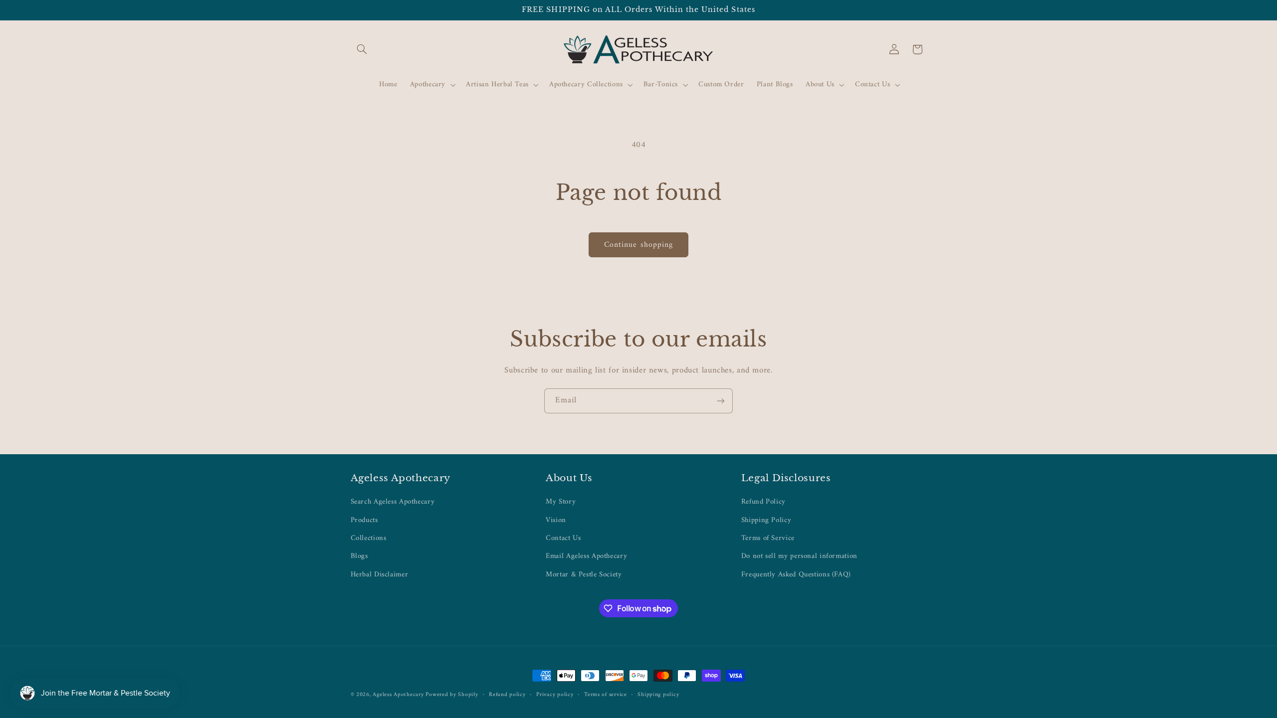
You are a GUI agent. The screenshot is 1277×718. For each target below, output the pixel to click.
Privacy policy (554, 695)
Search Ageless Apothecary (393, 502)
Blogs (359, 555)
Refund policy (507, 695)
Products (364, 520)
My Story (561, 502)
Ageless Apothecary (399, 695)
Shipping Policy (766, 520)
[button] (362, 49)
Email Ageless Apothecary (586, 555)
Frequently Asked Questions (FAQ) (796, 574)
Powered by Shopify (452, 695)
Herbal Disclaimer (380, 574)
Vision (556, 520)
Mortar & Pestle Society (584, 574)
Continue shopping (638, 245)
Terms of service (605, 695)
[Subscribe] (720, 400)
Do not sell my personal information (799, 555)
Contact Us (563, 538)
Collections (369, 538)
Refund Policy (763, 502)
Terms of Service (768, 538)
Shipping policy (658, 695)
